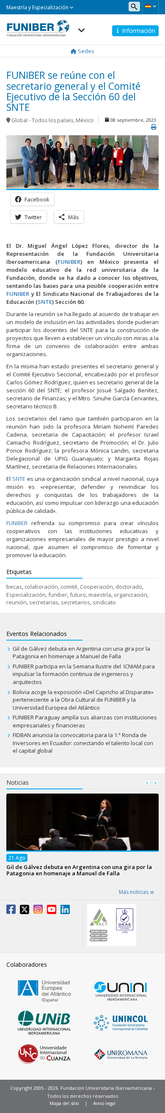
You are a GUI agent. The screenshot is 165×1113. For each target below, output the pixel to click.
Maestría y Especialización (38, 7)
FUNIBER (17, 523)
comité (68, 586)
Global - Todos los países (42, 120)
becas (14, 586)
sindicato (104, 602)
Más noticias (134, 892)
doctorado (129, 586)
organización (130, 594)
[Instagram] (38, 911)
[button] (150, 6)
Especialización (26, 594)
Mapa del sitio (64, 1103)
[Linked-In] (65, 911)
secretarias (43, 602)
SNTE (18, 479)
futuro (78, 594)
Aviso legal (104, 1103)
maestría (99, 594)
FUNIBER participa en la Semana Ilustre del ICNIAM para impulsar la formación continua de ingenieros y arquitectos (84, 674)
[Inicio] (38, 26)
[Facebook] (11, 911)
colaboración (41, 586)
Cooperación (96, 586)
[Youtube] (51, 911)
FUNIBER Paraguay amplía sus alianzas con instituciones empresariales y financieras (85, 721)
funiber (57, 594)
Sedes (85, 51)
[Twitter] (24, 911)
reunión (16, 602)
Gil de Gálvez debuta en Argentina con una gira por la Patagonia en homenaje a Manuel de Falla (81, 652)
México (85, 120)
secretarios (75, 602)
